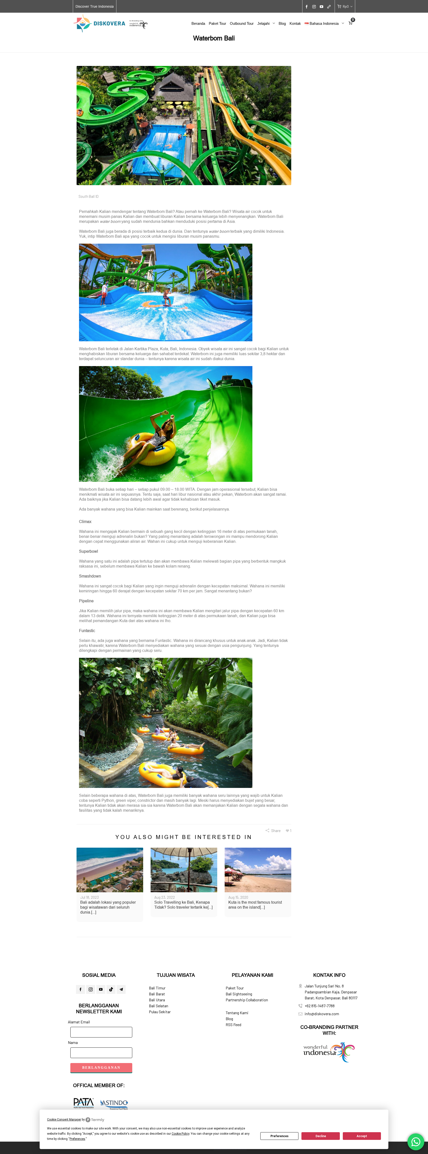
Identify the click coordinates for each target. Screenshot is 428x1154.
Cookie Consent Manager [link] (64, 1119)
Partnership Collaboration (247, 999)
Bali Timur (157, 987)
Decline (321, 1136)
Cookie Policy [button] (180, 1133)
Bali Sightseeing (239, 993)
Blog (229, 1018)
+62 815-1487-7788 (320, 1005)
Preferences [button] (77, 1139)
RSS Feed (233, 1024)
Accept (362, 1136)
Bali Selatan (158, 1005)
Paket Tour (235, 987)
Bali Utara (157, 999)
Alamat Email (79, 1021)
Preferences (279, 1136)
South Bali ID (89, 196)
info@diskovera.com (322, 1013)
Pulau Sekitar (160, 1011)
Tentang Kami (237, 1012)
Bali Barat (157, 993)
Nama (73, 1042)
